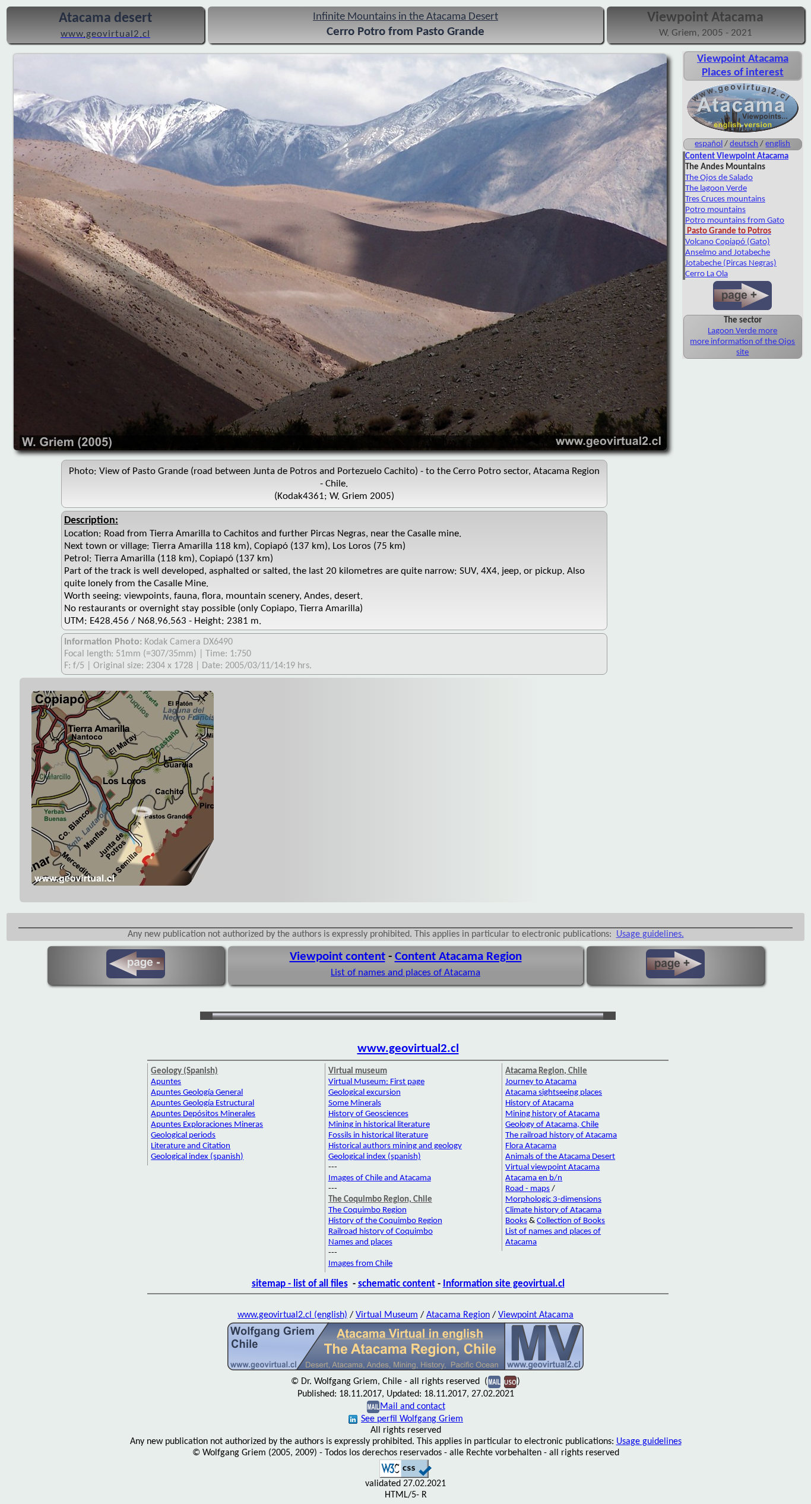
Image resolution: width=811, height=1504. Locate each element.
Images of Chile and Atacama (379, 1178)
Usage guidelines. (650, 934)
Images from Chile (360, 1263)
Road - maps (527, 1188)
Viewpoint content (337, 956)
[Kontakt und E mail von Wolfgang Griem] (494, 1381)
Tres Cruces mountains (725, 199)
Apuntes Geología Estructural (202, 1103)
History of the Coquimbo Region (385, 1221)
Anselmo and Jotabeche (727, 252)
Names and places (360, 1242)
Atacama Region (458, 1315)
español (709, 144)
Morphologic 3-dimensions (553, 1199)
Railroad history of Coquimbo (380, 1231)
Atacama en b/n (533, 1178)
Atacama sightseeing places (553, 1092)
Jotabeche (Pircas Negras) (731, 263)
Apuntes (166, 1082)
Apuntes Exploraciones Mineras (207, 1124)
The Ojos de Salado (719, 177)
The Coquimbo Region (367, 1210)
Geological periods (183, 1135)
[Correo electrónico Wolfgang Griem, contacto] (373, 1406)
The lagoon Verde (716, 188)
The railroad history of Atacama (561, 1135)
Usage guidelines (649, 1441)
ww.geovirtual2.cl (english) (295, 1315)
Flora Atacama (530, 1146)
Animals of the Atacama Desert (560, 1156)
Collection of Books (571, 1221)
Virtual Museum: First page (376, 1082)
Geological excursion (364, 1092)
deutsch (744, 144)
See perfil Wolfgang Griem (412, 1419)
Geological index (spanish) (197, 1156)
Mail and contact (412, 1406)
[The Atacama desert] (742, 131)
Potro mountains (715, 210)
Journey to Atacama (540, 1082)
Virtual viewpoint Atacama (552, 1167)
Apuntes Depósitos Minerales (203, 1114)
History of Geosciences (368, 1114)
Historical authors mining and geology (395, 1146)
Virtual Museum (387, 1315)
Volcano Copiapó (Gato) (727, 242)
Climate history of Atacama (553, 1210)
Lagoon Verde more (742, 331)
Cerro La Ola (706, 274)
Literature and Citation (190, 1146)
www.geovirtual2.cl (408, 1048)
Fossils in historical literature (378, 1135)
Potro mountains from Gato (734, 220)
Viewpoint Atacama (536, 1315)
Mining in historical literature (379, 1124)
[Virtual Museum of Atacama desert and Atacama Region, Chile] (405, 1369)
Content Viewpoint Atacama (736, 156)
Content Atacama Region (458, 956)
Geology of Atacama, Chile (551, 1124)
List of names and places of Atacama (405, 973)
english (777, 144)
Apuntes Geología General (197, 1092)
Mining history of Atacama (552, 1114)
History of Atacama (539, 1103)
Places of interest (743, 72)
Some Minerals (354, 1103)
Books (516, 1221)
